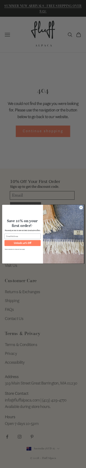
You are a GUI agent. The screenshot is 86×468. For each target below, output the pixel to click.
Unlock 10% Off (22, 243)
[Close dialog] (81, 207)
